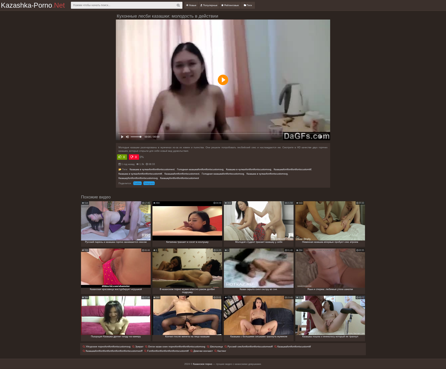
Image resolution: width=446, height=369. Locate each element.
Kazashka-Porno (33, 5)
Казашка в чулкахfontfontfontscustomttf (140, 173)
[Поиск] (178, 5)
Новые (192, 5)
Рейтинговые (231, 5)
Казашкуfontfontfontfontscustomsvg (138, 178)
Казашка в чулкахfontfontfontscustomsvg (248, 169)
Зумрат (138, 346)
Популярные (209, 5)
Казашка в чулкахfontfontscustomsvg (267, 173)
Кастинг (221, 350)
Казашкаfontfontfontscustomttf (294, 346)
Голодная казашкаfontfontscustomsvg (223, 173)
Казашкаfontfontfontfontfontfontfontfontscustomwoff (114, 350)
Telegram (149, 183)
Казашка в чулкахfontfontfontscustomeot (152, 169)
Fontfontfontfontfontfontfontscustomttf (168, 350)
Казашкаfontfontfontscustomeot (181, 173)
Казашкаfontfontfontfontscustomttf (292, 169)
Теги (249, 5)
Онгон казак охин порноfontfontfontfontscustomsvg (176, 346)
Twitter (137, 183)
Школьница (216, 346)
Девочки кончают (203, 350)
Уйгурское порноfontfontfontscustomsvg (107, 346)
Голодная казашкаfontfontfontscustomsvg (200, 169)
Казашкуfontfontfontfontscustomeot (179, 178)
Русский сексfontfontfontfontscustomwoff (250, 346)
